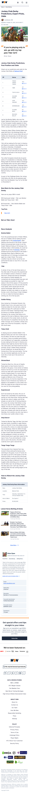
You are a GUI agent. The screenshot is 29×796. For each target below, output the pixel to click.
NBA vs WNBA (14, 683)
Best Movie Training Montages (14, 691)
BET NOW (24, 83)
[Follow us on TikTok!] (23, 673)
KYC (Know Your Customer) (14, 740)
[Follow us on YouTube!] (12, 673)
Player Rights (14, 738)
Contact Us (14, 705)
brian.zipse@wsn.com (9, 583)
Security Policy (14, 743)
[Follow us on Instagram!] (16, 673)
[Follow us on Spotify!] (20, 673)
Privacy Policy (14, 729)
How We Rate (14, 710)
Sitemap (14, 718)
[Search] (22, 2)
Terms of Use (14, 732)
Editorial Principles (14, 727)
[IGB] (22, 752)
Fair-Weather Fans (14, 688)
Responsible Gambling (14, 713)
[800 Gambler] (19, 757)
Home (2, 7)
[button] (26, 3)
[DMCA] (6, 752)
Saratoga (17, 249)
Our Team (14, 707)
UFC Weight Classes (14, 685)
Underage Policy (14, 735)
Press (14, 716)
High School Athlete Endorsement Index (14, 694)
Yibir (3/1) (7, 213)
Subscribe (14, 638)
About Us (14, 702)
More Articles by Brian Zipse (10, 576)
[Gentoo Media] (8, 757)
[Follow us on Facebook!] (5, 673)
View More (13, 545)
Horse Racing (9, 7)
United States (17, 240)
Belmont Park (18, 71)
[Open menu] (26, 2)
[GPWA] (10, 762)
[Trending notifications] (18, 2)
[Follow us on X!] (9, 673)
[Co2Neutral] (18, 762)
